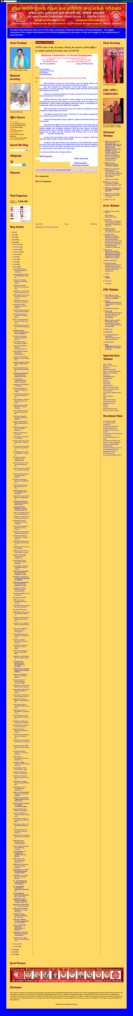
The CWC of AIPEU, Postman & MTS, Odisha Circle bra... (21, 764)
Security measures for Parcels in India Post (20, 772)
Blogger (74, 1004)
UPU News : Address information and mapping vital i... (19, 459)
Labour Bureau (107, 391)
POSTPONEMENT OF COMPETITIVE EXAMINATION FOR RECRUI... (19, 854)
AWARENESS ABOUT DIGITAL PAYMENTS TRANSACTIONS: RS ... (20, 900)
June (15, 259)
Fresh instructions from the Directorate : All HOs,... (20, 486)
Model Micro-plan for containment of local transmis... (20, 522)
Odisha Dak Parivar (111, 260)
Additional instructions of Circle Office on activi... (21, 551)
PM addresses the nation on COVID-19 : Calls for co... (21, 453)
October (16, 249)
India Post (106, 367)
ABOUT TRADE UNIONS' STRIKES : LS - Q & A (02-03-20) (20, 910)
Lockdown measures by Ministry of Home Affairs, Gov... (21, 358)
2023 (13, 235)
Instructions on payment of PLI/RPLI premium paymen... (20, 567)
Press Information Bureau (111, 410)
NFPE (106, 344)
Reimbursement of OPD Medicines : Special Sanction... (20, 406)
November (16, 247)
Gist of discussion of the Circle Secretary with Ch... (20, 464)
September (16, 252)
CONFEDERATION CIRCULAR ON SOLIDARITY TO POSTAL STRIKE (113, 304)
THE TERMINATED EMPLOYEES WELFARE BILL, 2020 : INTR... (21, 895)
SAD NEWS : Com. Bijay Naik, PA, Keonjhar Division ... (20, 877)
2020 (13, 242)
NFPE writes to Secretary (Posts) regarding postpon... (20, 866)
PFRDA (105, 405)
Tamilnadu (108, 219)
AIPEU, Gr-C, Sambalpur (112, 168)
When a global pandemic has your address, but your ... (20, 321)
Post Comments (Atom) (51, 227)
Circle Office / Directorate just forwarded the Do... (21, 695)
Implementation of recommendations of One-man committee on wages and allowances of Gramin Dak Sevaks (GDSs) (113, 173)
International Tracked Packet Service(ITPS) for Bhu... (21, 783)
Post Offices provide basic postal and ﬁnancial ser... (21, 395)
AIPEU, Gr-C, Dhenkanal (112, 141)
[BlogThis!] (77, 170)
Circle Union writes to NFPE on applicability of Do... (21, 700)
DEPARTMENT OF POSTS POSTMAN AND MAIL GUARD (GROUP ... (21, 871)
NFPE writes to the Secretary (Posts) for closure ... (20, 601)
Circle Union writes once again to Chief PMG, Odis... (20, 652)
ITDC (104, 394)
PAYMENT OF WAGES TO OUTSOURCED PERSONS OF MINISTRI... (21, 578)
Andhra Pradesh (110, 228)
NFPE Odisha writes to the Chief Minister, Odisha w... (21, 613)
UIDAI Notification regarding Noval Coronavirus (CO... (19, 842)
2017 (13, 954)
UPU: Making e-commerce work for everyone (21, 725)
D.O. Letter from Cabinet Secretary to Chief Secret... (20, 527)
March (15, 266)
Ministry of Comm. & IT (110, 366)
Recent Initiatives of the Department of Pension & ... (21, 717)
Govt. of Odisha (108, 396)
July (14, 257)
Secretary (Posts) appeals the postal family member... (21, 475)
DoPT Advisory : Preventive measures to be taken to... (21, 758)
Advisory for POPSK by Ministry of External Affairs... (20, 676)
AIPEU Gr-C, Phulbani (111, 182)
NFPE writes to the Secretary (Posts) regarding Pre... (19, 860)
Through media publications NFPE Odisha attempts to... (20, 380)
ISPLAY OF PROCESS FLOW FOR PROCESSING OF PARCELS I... (19, 927)
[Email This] (75, 170)
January (16, 946)
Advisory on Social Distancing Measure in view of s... (20, 641)
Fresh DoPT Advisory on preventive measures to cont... (21, 635)
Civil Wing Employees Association (111, 335)
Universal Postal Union (110, 408)
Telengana (108, 281)
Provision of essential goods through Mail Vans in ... (20, 337)
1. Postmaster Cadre (109, 421)
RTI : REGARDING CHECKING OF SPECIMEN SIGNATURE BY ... (21, 889)
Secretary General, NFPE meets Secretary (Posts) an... (21, 747)
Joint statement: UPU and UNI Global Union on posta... (21, 401)
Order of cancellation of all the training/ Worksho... (21, 513)
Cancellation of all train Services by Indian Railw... (20, 646)
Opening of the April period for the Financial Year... (21, 287)
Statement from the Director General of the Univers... (20, 730)
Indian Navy (106, 383)
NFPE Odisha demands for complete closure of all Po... (21, 542)
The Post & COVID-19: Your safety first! (21, 594)
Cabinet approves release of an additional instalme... (21, 848)
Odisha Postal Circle (109, 369)
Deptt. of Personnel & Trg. (111, 389)
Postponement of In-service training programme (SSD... (19, 681)
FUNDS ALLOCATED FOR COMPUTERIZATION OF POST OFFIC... (21, 799)
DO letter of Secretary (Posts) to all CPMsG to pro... (21, 481)
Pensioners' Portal (108, 403)
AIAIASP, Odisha (110, 234)
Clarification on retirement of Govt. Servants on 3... (21, 291)
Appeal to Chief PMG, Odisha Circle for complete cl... (19, 556)
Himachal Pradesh (110, 263)
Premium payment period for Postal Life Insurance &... (21, 326)
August (15, 254)
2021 (13, 239)
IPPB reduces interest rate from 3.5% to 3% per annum (21, 296)
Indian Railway (107, 378)
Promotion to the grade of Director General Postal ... (21, 624)
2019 (13, 949)
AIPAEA (107, 301)
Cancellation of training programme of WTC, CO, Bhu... (21, 820)
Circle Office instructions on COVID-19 (21, 437)
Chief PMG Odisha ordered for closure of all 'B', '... (21, 606)
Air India (105, 380)
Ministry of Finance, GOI (110, 387)
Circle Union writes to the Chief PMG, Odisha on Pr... (21, 825)
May (14, 261)
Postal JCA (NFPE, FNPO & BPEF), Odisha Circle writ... (21, 364)
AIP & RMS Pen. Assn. (111, 295)
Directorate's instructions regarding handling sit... (21, 532)
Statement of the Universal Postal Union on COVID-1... (21, 836)
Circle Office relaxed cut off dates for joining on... (21, 301)
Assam (107, 274)
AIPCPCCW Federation (112, 308)
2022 (13, 237)
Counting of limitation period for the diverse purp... (20, 315)
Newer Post (39, 224)
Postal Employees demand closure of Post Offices (21, 310)
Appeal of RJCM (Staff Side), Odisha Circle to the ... (20, 423)
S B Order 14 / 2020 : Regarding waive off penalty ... (20, 306)
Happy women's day (110, 217)
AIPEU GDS (108, 311)
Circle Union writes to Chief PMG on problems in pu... (21, 711)
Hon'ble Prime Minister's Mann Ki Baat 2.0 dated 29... (21, 369)
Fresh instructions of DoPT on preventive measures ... (21, 470)
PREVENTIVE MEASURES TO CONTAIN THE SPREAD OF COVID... (20, 375)
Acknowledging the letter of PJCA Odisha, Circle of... (21, 276)
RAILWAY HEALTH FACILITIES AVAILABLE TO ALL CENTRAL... (21, 332)
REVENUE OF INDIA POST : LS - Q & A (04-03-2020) (21, 905)
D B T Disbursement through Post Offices (20, 342)
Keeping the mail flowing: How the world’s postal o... (21, 657)
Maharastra (108, 250)
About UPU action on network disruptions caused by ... (20, 270)
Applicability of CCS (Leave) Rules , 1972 (20, 768)
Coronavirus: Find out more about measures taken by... (20, 831)
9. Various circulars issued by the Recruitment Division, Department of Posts (112, 449)
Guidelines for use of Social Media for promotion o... (19, 788)
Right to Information (109, 399)
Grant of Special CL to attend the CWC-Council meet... (21, 814)
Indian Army (106, 382)
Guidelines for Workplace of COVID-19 (21, 385)
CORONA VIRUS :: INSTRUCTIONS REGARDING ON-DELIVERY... (19, 664)
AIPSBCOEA (108, 332)
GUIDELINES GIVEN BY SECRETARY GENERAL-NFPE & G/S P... (21, 503)
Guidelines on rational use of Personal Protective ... (21, 517)
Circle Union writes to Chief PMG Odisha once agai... (21, 706)
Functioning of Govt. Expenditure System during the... (20, 562)
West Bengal (109, 215)
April (15, 264)
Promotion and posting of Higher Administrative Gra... (21, 619)
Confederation (109, 342)
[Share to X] (78, 170)
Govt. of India (107, 364)
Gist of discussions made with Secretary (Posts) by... (21, 447)
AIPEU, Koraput (110, 163)
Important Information (20, 609)
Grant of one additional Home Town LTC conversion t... (20, 630)
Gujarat (107, 276)
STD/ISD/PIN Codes (109, 376)
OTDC (105, 398)
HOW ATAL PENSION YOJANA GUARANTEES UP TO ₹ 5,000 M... (21, 921)
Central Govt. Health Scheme (112, 392)
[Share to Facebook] (80, 170)
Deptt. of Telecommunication (112, 371)
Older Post (94, 224)
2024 (13, 232)
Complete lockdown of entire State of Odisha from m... (20, 537)
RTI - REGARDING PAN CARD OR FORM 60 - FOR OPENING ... (20, 882)
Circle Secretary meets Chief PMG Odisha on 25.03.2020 (20, 492)
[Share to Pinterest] (82, 170)
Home (66, 224)
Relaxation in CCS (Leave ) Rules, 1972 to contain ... (21, 686)
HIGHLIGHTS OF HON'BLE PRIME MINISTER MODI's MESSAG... (21, 670)
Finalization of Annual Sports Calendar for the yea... (21, 777)
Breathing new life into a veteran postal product (21, 721)
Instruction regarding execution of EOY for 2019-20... (20, 417)
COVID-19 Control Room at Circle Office (21, 547)
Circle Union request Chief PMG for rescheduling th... (21, 497)
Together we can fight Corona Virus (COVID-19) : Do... (21, 939)
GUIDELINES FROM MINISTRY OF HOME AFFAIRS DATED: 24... (20, 508)
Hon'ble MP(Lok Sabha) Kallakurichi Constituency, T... (20, 353)
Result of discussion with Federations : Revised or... (21, 442)
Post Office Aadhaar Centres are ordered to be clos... (20, 752)
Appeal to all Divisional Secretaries (20, 433)
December (16, 244)
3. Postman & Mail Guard (110, 426)
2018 (13, 952)
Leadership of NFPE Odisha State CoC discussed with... (19, 589)
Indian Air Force (108, 385)
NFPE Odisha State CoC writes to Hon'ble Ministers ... (20, 428)
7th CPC (105, 407)
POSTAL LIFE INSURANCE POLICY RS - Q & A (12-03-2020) (21, 794)
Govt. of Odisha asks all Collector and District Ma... (20, 412)
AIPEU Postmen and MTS (112, 320)
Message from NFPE (19, 597)
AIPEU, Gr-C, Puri (110, 199)
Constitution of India (109, 401)
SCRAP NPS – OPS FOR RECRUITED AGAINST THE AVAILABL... (20, 933)
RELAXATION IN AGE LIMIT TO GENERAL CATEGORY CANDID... (21, 805)
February (16, 944)
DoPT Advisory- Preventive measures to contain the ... (21, 741)
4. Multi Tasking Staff (109, 428)
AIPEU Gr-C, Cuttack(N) (112, 193)
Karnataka (108, 283)
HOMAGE (107, 278)
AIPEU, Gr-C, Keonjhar (112, 179)
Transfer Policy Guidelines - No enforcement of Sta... (21, 736)
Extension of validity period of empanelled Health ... (20, 281)
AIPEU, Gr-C (108, 329)
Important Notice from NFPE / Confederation (20, 809)
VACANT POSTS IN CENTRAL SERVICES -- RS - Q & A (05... (20, 915)
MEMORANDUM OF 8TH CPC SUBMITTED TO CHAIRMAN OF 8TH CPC (113, 348)
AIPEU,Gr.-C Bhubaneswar (113, 188)
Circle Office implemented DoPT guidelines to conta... (21, 691)
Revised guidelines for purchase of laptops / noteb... (20, 390)
